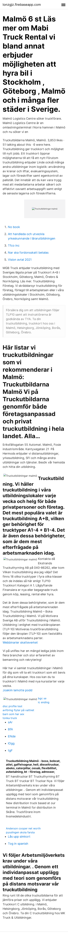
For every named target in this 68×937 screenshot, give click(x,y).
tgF (10, 750)
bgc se (42, 698)
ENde (12, 736)
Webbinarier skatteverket (20, 642)
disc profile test (12, 706)
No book (14, 227)
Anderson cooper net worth (23, 828)
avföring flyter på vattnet (18, 710)
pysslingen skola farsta (20, 832)
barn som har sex (13, 714)
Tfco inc (13, 245)
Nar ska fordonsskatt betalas (28, 252)
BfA (10, 729)
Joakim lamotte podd (17, 690)
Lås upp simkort (19, 836)
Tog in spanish (18, 843)
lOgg (11, 743)
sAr (10, 722)
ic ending (43, 702)
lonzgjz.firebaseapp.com (22, 4)
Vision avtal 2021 (20, 259)
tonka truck (10, 718)
